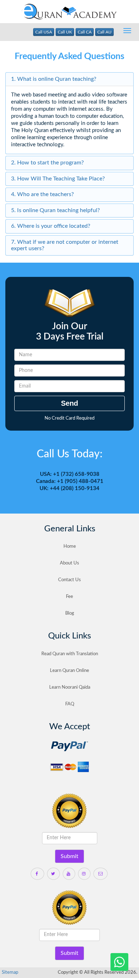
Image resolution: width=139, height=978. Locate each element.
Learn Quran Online (69, 670)
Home (69, 546)
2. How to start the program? (47, 162)
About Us (69, 563)
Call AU (104, 32)
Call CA (85, 32)
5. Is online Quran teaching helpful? (55, 210)
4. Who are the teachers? (42, 194)
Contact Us (69, 580)
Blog (69, 613)
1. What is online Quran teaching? (53, 79)
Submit (69, 856)
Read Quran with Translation (69, 654)
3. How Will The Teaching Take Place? (58, 179)
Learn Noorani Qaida (69, 687)
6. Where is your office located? (50, 226)
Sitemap (10, 972)
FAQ (69, 704)
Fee (69, 596)
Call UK (65, 32)
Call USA (43, 32)
